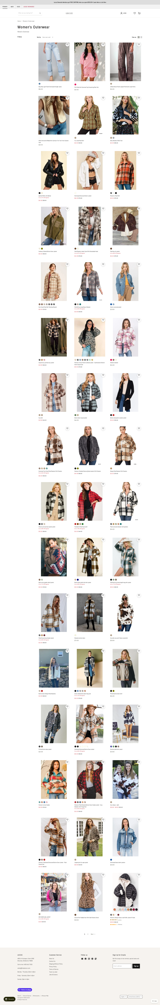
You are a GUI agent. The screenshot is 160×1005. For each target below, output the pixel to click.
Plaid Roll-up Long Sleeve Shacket (82, 313)
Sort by (39, 43)
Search (19, 1002)
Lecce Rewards (29, 6)
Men (12, 6)
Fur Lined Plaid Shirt (79, 147)
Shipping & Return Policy (56, 970)
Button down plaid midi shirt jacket (82, 589)
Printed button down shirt (116, 700)
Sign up (136, 972)
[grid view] (138, 43)
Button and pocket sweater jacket (118, 424)
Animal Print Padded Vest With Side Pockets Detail (86, 924)
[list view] (141, 43)
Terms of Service (53, 976)
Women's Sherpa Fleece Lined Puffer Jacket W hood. (122, 924)
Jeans (31, 20)
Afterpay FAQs (45, 1002)
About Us (51, 965)
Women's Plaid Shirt (115, 202)
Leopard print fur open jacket (81, 869)
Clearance (93, 20)
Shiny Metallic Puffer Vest (116, 147)
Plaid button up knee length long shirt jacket (120, 589)
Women (5, 6)
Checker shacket (114, 369)
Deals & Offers (78, 20)
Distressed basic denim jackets (117, 869)
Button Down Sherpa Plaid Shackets (47, 700)
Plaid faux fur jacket (115, 258)
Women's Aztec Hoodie (44, 811)
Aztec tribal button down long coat (82, 700)
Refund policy (36, 1002)
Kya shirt (41, 424)
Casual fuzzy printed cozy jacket (46, 369)
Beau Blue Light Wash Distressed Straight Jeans (50, 93)
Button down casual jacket (80, 424)
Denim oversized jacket (115, 313)
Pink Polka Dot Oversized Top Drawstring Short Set (86, 94)
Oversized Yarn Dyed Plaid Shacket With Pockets (50, 478)
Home (19, 28)
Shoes (42, 20)
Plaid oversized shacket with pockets (119, 533)
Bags (51, 20)
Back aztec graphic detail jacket (46, 589)
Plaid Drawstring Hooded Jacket (46, 644)
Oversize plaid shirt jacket (116, 756)
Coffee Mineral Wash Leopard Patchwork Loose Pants (122, 93)
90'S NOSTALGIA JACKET (44, 923)
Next (92, 941)
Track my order (53, 978)
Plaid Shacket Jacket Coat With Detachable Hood (86, 258)
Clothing (20, 20)
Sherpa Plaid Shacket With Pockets (118, 478)
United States (134, 1003)
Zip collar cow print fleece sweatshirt (119, 644)
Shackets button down (79, 644)
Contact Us (52, 968)
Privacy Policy (53, 973)
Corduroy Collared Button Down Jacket (48, 258)
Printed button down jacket (45, 756)
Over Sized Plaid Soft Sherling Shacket (48, 313)
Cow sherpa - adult (114, 811)
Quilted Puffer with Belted (45, 202)
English (122, 1003)
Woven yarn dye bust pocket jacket (47, 533)
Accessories (63, 20)
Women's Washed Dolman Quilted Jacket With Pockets (87, 478)
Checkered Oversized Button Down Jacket (84, 756)
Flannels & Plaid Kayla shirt (81, 533)
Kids (18, 6)
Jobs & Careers (53, 981)
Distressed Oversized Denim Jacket (82, 202)
